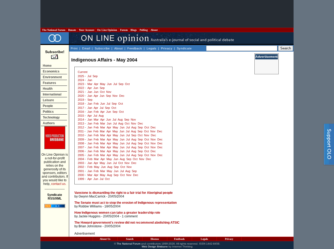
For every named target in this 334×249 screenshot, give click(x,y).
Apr (96, 84)
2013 (81, 123)
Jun (109, 84)
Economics (51, 71)
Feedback (134, 48)
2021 (81, 91)
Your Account (86, 30)
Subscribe (102, 48)
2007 (81, 147)
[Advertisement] (167, 14)
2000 (81, 175)
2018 (81, 103)
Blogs (134, 30)
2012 (81, 127)
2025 (81, 76)
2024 (81, 80)
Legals (152, 48)
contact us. (58, 184)
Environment (52, 77)
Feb (96, 103)
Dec (121, 95)
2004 (81, 159)
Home (47, 65)
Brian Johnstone (90, 226)
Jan (89, 80)
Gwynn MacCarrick (92, 196)
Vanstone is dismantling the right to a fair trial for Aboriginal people (123, 193)
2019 (81, 99)
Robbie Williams (90, 206)
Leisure (48, 100)
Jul (89, 76)
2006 (81, 151)
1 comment (130, 216)
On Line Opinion (107, 30)
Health (47, 88)
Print (74, 48)
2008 (81, 143)
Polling (143, 30)
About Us (105, 238)
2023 (81, 84)
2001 (81, 171)
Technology (51, 117)
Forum (123, 30)
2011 (81, 131)
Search (130, 238)
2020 (81, 95)
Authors (49, 123)
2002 (81, 166)
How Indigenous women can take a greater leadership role (117, 212)
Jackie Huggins (89, 216)
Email (86, 48)
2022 (81, 87)
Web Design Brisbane (155, 246)
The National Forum (53, 30)
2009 (81, 139)
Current (82, 71)
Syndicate (184, 48)
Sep (95, 76)
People (48, 106)
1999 (81, 178)
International (52, 94)
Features (49, 83)
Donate (72, 30)
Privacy (166, 48)
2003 (81, 163)
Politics (48, 112)
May (102, 84)
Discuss (155, 238)
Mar (89, 84)
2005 (81, 155)
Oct (127, 84)
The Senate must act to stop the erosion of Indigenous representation (125, 203)
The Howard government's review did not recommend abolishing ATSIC (127, 222)
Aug (101, 115)
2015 (81, 115)
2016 (81, 111)
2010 (81, 135)
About (154, 30)
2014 (81, 119)
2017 (81, 107)
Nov (108, 91)
